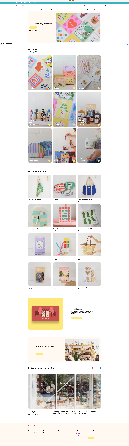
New (32, 9)
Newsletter (60, 436)
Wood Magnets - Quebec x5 (84, 287)
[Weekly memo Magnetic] (39, 215)
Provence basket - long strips (85, 258)
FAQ (58, 435)
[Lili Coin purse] (64, 186)
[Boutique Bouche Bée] (20, 5)
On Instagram (75, 433)
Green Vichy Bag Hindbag (34, 199)
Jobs (59, 432)
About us (59, 433)
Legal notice (60, 440)
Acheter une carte (75, 317)
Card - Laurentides (57, 287)
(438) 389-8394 (46, 434)
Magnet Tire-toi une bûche (59, 228)
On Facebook (75, 435)
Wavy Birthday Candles (58, 258)
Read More (32, 27)
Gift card (102, 5)
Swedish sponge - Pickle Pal (85, 228)
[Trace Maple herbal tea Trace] (39, 274)
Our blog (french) (61, 434)
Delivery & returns (61, 438)
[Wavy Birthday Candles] (64, 244)
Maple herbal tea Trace (34, 287)
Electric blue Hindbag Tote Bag (85, 199)
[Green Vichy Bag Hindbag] (39, 186)
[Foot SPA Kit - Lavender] (39, 244)
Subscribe (38, 353)
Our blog (98, 5)
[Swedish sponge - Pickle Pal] (89, 215)
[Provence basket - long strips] (89, 244)
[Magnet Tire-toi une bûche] (64, 215)
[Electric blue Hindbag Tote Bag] (89, 186)
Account (111, 5)
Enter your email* (39, 348)
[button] (30, 30)
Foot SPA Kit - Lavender (34, 258)
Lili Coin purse (56, 199)
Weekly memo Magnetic (34, 228)
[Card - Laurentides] (64, 274)
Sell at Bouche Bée (61, 439)
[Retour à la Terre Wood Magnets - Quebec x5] (89, 274)
